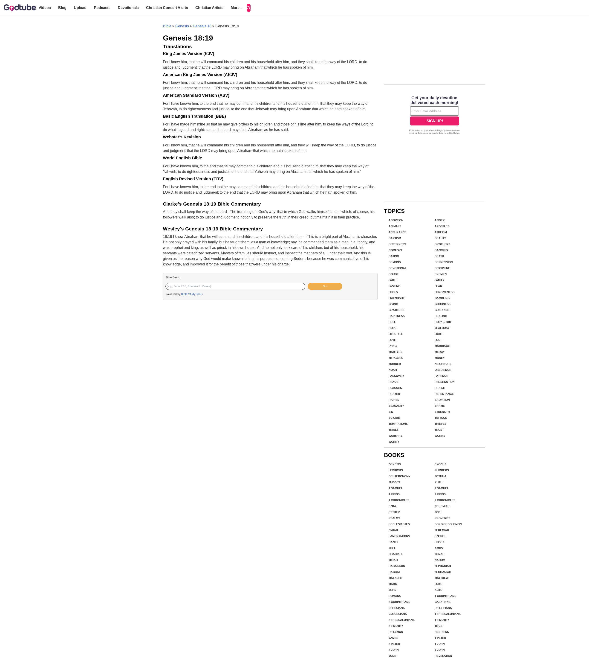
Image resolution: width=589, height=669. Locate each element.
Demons (395, 262)
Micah (393, 560)
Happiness (397, 316)
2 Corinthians (399, 602)
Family (439, 280)
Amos (439, 548)
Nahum (440, 560)
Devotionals (128, 8)
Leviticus (396, 470)
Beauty (440, 238)
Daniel (394, 542)
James (393, 638)
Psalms (394, 518)
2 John (394, 650)
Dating (394, 256)
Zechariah (443, 572)
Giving (393, 304)
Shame (440, 405)
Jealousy (442, 328)
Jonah (440, 554)
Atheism (441, 232)
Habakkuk (397, 566)
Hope (392, 328)
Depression (444, 262)
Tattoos (441, 417)
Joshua (440, 476)
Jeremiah (442, 530)
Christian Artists (209, 8)
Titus (438, 626)
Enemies (441, 274)
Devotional (398, 268)
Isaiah (393, 530)
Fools (393, 292)
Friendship (397, 298)
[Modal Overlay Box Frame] (434, 116)
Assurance (398, 232)
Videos (45, 8)
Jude (392, 655)
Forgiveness (444, 292)
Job (437, 512)
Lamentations (399, 536)
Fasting (394, 286)
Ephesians (397, 608)
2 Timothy (396, 626)
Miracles (396, 358)
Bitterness (397, 244)
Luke (438, 584)
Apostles (442, 226)
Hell (392, 322)
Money (440, 358)
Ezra (392, 506)
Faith (392, 280)
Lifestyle (396, 334)
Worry (394, 441)
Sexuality (396, 405)
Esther (394, 512)
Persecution (445, 382)
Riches (394, 399)
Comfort (395, 250)
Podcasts (102, 8)
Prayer (394, 394)
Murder (395, 364)
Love (392, 340)
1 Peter (440, 638)
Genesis (182, 26)
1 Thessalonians (448, 614)
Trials (393, 429)
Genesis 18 (202, 26)
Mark (393, 584)
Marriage (442, 346)
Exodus (440, 464)
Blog (62, 8)
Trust (439, 429)
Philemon (396, 632)
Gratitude (396, 310)
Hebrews (442, 632)
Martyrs (395, 352)
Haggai (394, 572)
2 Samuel (442, 488)
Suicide (394, 417)
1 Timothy (442, 620)
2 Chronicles (445, 500)
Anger (440, 220)
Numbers (442, 470)
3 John (440, 650)
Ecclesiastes (399, 524)
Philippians (443, 608)
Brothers (442, 244)
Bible (167, 26)
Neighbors (443, 364)
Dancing (441, 250)
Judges (394, 482)
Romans (395, 596)
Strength (442, 411)
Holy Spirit (443, 322)
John (392, 590)
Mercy (440, 352)
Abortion (396, 220)
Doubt (393, 274)
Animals (395, 226)
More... (236, 8)
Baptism (395, 238)
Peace (393, 382)
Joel (392, 548)
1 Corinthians (445, 596)
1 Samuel (396, 488)
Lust (438, 340)
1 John (440, 644)
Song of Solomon (448, 524)
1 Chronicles (399, 500)
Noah (393, 370)
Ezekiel (440, 536)
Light (439, 334)
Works (440, 435)
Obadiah (395, 554)
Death (439, 256)
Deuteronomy (399, 476)
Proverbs (442, 518)
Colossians (398, 614)
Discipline (442, 268)
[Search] (249, 8)
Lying (393, 346)
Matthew (441, 578)
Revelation (443, 655)
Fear (438, 286)
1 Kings (394, 494)
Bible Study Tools (192, 294)
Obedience (443, 370)
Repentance (444, 394)
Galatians (442, 602)
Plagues (395, 388)
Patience (441, 376)
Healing (441, 316)
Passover (396, 376)
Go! (325, 286)
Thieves (440, 423)
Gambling (442, 298)
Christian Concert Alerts (167, 8)
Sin (391, 411)
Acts (438, 590)
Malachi (395, 578)
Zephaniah (443, 566)
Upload (80, 8)
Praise (440, 388)
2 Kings (440, 494)
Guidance (442, 310)
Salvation (442, 399)
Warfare (395, 435)
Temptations (398, 423)
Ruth (438, 482)
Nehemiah (442, 506)
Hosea (440, 542)
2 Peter (394, 644)
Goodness (442, 304)
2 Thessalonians (402, 620)
